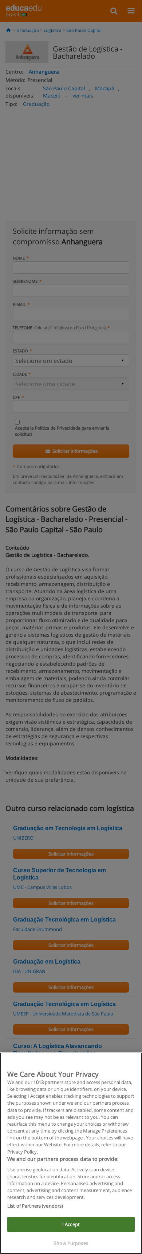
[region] (71, 1153)
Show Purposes (71, 1243)
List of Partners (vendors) (35, 1206)
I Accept (71, 1224)
